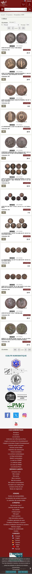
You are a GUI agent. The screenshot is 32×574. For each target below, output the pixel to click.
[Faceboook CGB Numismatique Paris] (7, 415)
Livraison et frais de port (16, 486)
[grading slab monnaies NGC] (16, 388)
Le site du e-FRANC (16, 460)
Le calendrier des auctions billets (16, 500)
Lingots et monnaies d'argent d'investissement (16, 443)
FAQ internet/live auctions (16, 518)
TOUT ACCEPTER (11, 572)
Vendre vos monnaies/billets (16, 496)
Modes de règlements (16, 489)
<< (9, 28)
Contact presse (16, 511)
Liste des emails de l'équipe (16, 507)
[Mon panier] (23, 6)
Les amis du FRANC (16, 464)
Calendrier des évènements (16, 449)
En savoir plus (16, 569)
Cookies (16, 531)
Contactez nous (16, 471)
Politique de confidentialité (16, 529)
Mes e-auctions (16, 478)
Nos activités (16, 509)
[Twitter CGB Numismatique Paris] (16, 415)
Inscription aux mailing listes (16, 484)
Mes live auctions (16, 480)
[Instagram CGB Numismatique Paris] (24, 415)
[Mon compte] (29, 6)
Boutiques (16, 432)
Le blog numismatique (16, 456)
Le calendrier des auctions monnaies (16, 498)
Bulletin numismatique (16, 458)
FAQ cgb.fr (16, 514)
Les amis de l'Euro (16, 466)
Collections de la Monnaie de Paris (16, 439)
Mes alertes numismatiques (16, 482)
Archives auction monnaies (16, 445)
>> (23, 28)
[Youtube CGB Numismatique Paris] (16, 423)
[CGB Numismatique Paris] (3, 6)
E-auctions (16, 434)
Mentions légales (16, 526)
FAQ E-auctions (16, 516)
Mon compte (16, 474)
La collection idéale (16, 462)
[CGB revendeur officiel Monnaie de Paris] (16, 397)
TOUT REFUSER (22, 572)
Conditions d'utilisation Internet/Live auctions (16, 524)
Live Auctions (16, 437)
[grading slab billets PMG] (16, 406)
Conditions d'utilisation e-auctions (16, 522)
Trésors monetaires (16, 452)
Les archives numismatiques (16, 454)
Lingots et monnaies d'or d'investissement (16, 441)
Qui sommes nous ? (16, 505)
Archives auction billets (16, 447)
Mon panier (16, 476)
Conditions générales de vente (16, 520)
